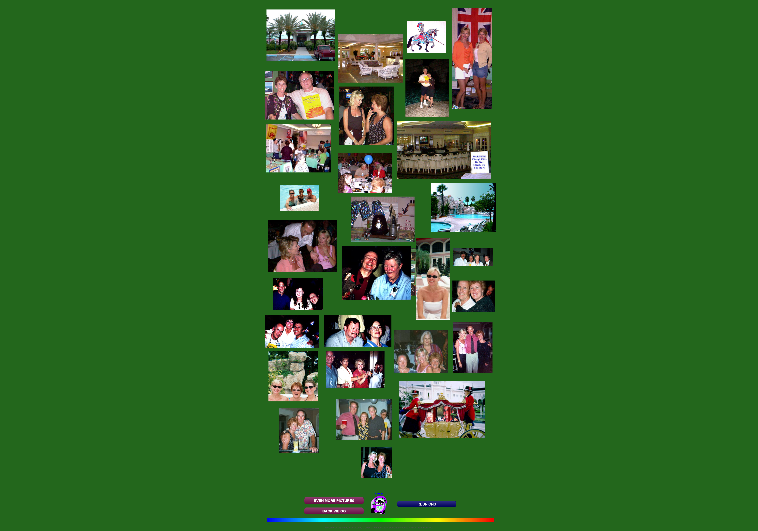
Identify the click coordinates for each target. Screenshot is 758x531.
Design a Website (398, 527)
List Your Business (423, 527)
